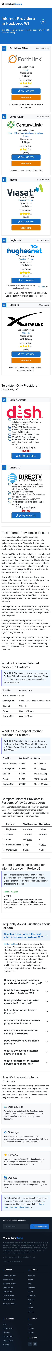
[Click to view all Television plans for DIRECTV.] (25, 477)
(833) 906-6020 (27, 91)
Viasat (5, 710)
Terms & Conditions (16, 1261)
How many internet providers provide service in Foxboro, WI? (23, 981)
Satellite (22, 200)
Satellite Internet (9, 1299)
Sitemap (6, 1344)
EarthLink (31, 1275)
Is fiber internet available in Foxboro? (20, 1011)
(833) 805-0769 (27, 221)
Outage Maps (8, 1340)
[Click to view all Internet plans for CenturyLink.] (25, 124)
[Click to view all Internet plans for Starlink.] (25, 318)
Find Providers (41, 1226)
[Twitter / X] (35, 1344)
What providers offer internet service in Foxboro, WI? (21, 1062)
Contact (31, 1332)
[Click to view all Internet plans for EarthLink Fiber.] (25, 58)
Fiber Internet (8, 1279)
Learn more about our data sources (24, 1205)
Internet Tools (8, 1328)
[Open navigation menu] (48, 4)
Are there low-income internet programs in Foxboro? (22, 1021)
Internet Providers (9, 1275)
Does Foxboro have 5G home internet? (21, 1042)
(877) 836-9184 (27, 354)
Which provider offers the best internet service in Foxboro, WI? (23, 935)
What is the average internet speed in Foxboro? (21, 1052)
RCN (29, 1303)
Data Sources (8, 1336)
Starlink (6, 705)
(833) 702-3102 (27, 515)
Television (38, 132)
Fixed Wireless (26, 132)
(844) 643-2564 (27, 157)
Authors (31, 1328)
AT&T (30, 1283)
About (30, 1324)
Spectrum (31, 1287)
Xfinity (30, 1279)
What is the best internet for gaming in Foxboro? (21, 1032)
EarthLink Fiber (10, 695)
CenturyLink (8, 700)
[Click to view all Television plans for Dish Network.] (25, 411)
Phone (26, 135)
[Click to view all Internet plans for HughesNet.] (25, 249)
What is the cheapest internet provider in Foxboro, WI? (21, 991)
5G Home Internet (9, 1283)
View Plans (26, 97)
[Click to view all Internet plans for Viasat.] (25, 189)
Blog (4, 1324)
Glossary (6, 1332)
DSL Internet (7, 1291)
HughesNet (8, 716)
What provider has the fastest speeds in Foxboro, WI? (22, 1001)
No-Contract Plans (9, 1303)
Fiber (26, 69)
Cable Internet (8, 1287)
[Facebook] (30, 1344)
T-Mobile (31, 1299)
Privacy (5, 1261)
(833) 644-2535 (27, 280)
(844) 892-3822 (27, 456)
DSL (16, 132)
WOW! (30, 1308)
